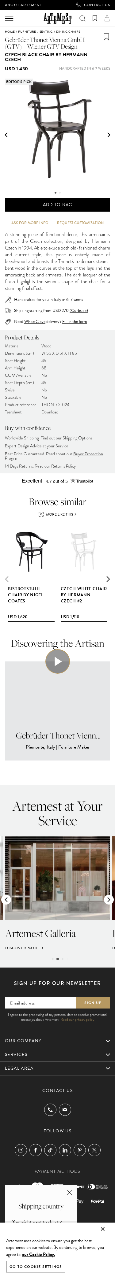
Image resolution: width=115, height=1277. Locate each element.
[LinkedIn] (65, 1150)
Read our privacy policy (77, 1019)
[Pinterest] (80, 1150)
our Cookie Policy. (38, 1254)
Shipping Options (77, 438)
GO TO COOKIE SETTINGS (36, 1266)
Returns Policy (63, 466)
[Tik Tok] (50, 1150)
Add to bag (57, 205)
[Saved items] (95, 18)
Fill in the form (74, 322)
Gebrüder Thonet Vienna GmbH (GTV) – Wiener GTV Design (45, 42)
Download (49, 412)
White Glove (34, 321)
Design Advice (29, 446)
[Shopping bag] (107, 18)
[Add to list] (106, 37)
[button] (6, 135)
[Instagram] (21, 1150)
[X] (94, 1150)
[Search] (82, 18)
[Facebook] (35, 1150)
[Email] (65, 1109)
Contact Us (97, 4)
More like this (59, 514)
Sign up (93, 1002)
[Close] (103, 1229)
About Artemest (23, 4)
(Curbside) (79, 310)
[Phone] (50, 1110)
